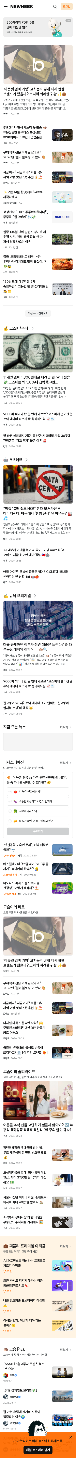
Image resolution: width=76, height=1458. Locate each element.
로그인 (66, 6)
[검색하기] (54, 6)
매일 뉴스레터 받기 (38, 1450)
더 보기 (64, 727)
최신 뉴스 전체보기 (38, 313)
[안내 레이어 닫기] (71, 1437)
